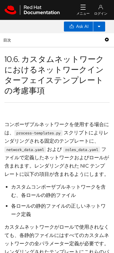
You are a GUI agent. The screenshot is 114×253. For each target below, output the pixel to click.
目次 (8, 40)
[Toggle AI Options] (99, 27)
